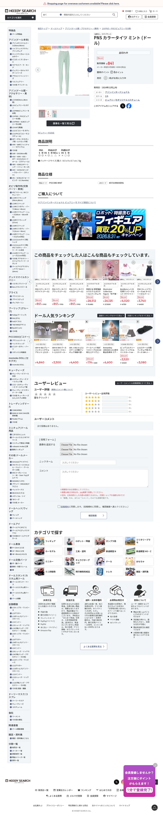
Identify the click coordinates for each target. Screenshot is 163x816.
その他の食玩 (17, 719)
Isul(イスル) (16, 321)
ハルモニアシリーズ (19, 283)
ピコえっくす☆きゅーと (20, 60)
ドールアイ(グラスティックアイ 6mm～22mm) (20, 269)
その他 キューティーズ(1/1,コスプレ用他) (20, 396)
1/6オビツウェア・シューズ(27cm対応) (21, 235)
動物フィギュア (18, 449)
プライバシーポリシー (55, 805)
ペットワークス (18, 489)
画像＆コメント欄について (62, 389)
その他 (14, 150)
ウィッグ (15, 515)
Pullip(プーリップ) (19, 315)
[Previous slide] (37, 69)
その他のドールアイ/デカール (20, 537)
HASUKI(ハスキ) (18, 481)
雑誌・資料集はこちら (20, 738)
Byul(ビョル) (17, 328)
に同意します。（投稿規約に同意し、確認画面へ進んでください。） (95, 506)
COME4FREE (17, 410)
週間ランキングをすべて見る (110, 315)
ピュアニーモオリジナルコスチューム (122, 99)
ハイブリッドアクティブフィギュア (20, 49)
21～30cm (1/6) (18, 551)
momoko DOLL (18, 364)
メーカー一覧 (17, 750)
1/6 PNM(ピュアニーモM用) (20, 112)
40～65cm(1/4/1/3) (19, 554)
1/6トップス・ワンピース (21, 634)
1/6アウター (16, 639)
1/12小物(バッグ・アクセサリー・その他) (20, 683)
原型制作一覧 (17, 754)
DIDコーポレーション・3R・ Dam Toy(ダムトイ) (20, 475)
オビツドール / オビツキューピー (20, 193)
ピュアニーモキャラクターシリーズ (20, 71)
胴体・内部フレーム (19, 566)
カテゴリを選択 (14, 17)
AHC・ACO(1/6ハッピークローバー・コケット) (20, 172)
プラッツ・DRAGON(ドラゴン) (21, 485)
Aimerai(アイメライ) (20, 462)
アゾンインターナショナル (117, 92)
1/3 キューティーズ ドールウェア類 (20, 380)
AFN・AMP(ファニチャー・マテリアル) (20, 145)
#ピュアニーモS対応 (46, 133)
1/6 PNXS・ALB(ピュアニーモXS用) (21, 122)
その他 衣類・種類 (19, 688)
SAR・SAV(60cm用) (19, 153)
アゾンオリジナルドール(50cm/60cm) (20, 44)
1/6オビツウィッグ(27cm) (19, 221)
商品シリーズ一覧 (18, 757)
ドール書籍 (16, 598)
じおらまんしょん (18, 434)
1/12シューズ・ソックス (20, 678)
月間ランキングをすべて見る (138, 315)
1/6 (106, 96)
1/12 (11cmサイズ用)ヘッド (20, 240)
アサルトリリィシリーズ (20, 77)
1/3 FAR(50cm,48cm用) (20, 101)
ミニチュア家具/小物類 (20, 443)
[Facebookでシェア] (128, 105)
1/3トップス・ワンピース (21, 608)
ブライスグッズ (18, 299)
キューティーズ (18, 704)
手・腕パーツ (17, 563)
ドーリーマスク (18, 700)
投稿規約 (65, 506)
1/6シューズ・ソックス (20, 651)
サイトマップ (124, 805)
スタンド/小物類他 (19, 352)
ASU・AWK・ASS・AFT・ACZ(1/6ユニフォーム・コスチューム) (20, 159)
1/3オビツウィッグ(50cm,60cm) (19, 199)
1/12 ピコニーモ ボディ (20, 130)
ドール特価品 (17, 34)
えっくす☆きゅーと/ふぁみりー (20, 55)
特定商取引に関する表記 (78, 805)
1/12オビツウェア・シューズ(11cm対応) (20, 254)
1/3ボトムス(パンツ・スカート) (20, 617)
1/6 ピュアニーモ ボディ (20, 106)
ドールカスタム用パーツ (20, 594)
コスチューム (17, 707)
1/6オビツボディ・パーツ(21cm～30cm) (20, 229)
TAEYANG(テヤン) (19, 324)
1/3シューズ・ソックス (20, 625)
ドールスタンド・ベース (20, 583)
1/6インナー (16, 648)
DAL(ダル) (16, 318)
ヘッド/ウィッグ (18, 343)
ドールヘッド (17, 518)
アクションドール (18, 340)
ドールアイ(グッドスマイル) (20, 531)
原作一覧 (15, 760)
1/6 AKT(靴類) (17, 127)
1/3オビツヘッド (18, 203)
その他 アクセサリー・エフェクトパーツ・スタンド (20, 261)
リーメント (16, 716)
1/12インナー (17, 674)
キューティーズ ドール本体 (20, 374)
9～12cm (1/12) (18, 547)
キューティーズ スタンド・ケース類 (20, 391)
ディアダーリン (18, 302)
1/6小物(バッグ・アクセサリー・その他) (20, 655)
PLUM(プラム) (17, 419)
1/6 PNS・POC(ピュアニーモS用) (20, 117)
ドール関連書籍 (18, 729)
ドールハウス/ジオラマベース (20, 438)
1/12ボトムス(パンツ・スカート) (21, 669)
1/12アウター (17, 665)
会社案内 (36, 805)
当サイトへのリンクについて (103, 805)
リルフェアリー (18, 81)
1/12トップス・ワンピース (20, 661)
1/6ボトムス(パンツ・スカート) (20, 643)
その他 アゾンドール (20, 85)
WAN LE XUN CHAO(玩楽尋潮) (20, 414)
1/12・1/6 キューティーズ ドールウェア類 (20, 385)
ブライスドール (18, 296)
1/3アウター (16, 613)
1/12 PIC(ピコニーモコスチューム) (20, 134)
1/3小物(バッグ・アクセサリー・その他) (20, 629)
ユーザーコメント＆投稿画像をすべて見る (133, 383)
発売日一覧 (16, 747)
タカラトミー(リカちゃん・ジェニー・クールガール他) (20, 467)
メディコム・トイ (18, 496)
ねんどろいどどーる (19, 287)
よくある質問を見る (92, 646)
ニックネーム (46, 461)
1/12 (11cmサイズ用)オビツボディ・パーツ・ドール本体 (20, 247)
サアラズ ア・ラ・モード (20, 66)
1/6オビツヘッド (18, 225)
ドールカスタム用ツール (20, 588)
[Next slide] (89, 69)
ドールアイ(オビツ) (19, 527)
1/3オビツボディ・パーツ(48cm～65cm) (20, 207)
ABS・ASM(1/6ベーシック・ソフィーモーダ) (20, 165)
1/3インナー (16, 622)
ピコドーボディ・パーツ (20, 347)
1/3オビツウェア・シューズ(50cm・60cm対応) (21, 214)
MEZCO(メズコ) (18, 493)
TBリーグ (15, 499)
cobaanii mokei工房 (20, 446)
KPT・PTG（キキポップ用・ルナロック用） (20, 140)
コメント (43, 470)
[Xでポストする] (122, 105)
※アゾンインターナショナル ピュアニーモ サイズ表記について (67, 202)
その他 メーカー (18, 502)
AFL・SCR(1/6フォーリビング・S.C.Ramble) (21, 179)
